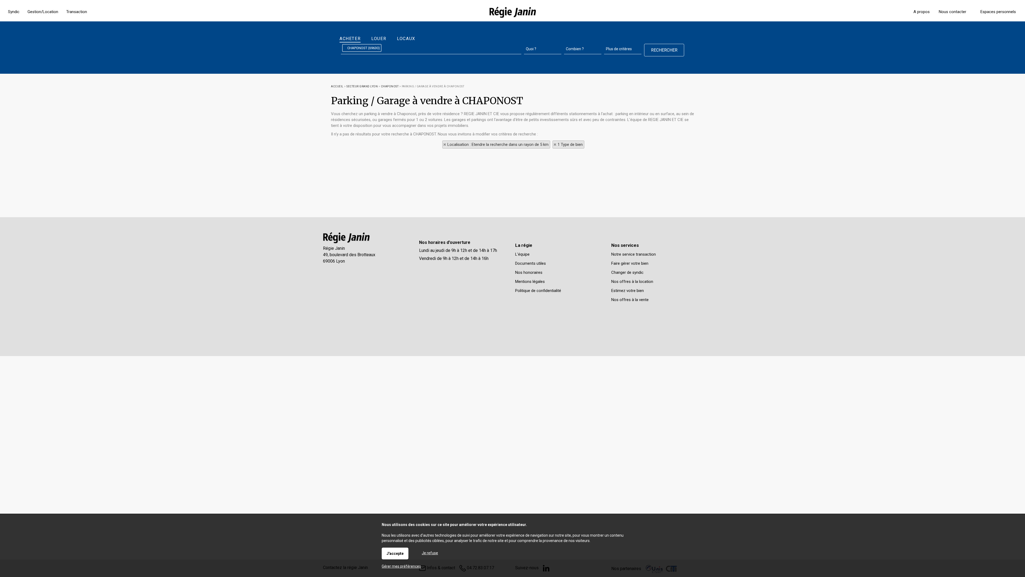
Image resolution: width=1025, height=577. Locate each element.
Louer (378, 38)
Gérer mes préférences (401, 566)
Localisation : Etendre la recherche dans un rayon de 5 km (498, 144)
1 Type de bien (570, 144)
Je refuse (430, 553)
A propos (921, 11)
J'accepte (395, 553)
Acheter (350, 38)
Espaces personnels (998, 11)
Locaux (406, 38)
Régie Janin (334, 248)
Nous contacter (952, 11)
